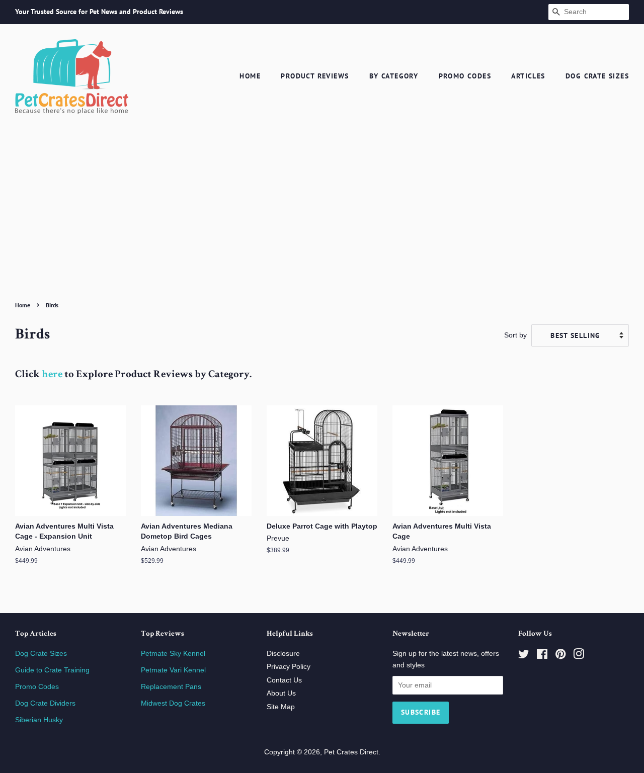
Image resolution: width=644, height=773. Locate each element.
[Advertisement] (322, 222)
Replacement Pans (171, 687)
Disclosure (283, 653)
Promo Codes (465, 75)
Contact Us (284, 680)
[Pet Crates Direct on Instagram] (578, 656)
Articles (528, 75)
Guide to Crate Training (52, 670)
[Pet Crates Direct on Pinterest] (560, 656)
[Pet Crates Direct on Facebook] (542, 656)
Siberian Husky (39, 720)
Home (250, 75)
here (52, 375)
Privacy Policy (288, 666)
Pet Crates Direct (351, 752)
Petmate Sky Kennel (173, 653)
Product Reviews (315, 75)
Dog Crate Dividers (45, 703)
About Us (281, 693)
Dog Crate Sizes (597, 75)
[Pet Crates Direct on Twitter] (523, 656)
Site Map (281, 707)
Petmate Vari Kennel (173, 670)
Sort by (515, 335)
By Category (393, 75)
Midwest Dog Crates (173, 703)
